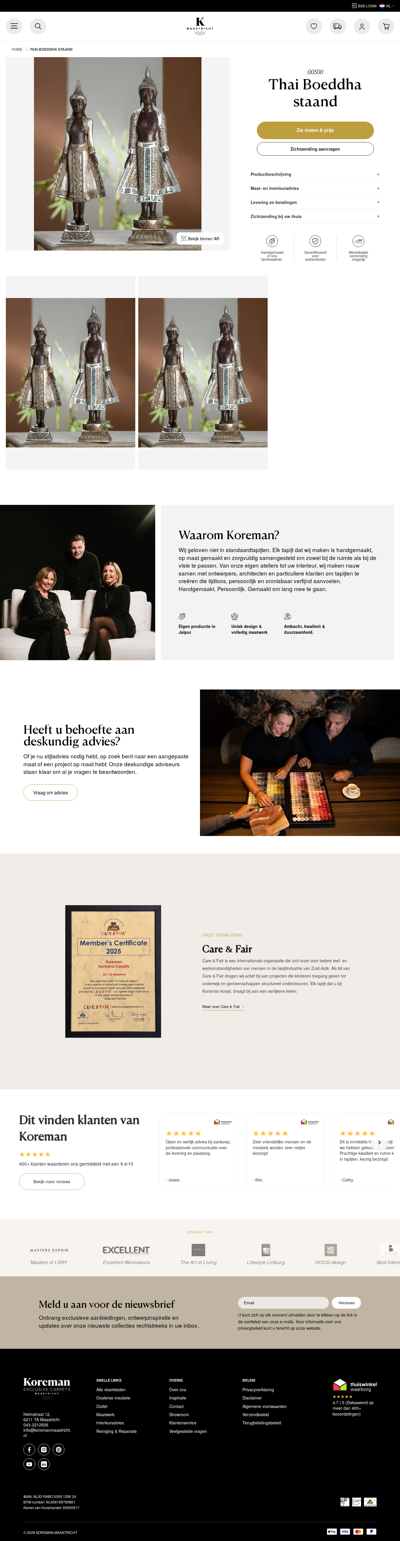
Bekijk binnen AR (203, 238)
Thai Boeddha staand (51, 49)
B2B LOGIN (367, 5)
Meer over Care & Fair (221, 1006)
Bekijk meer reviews (51, 1181)
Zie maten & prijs (315, 130)
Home (17, 49)
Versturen (347, 1303)
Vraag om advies (50, 792)
